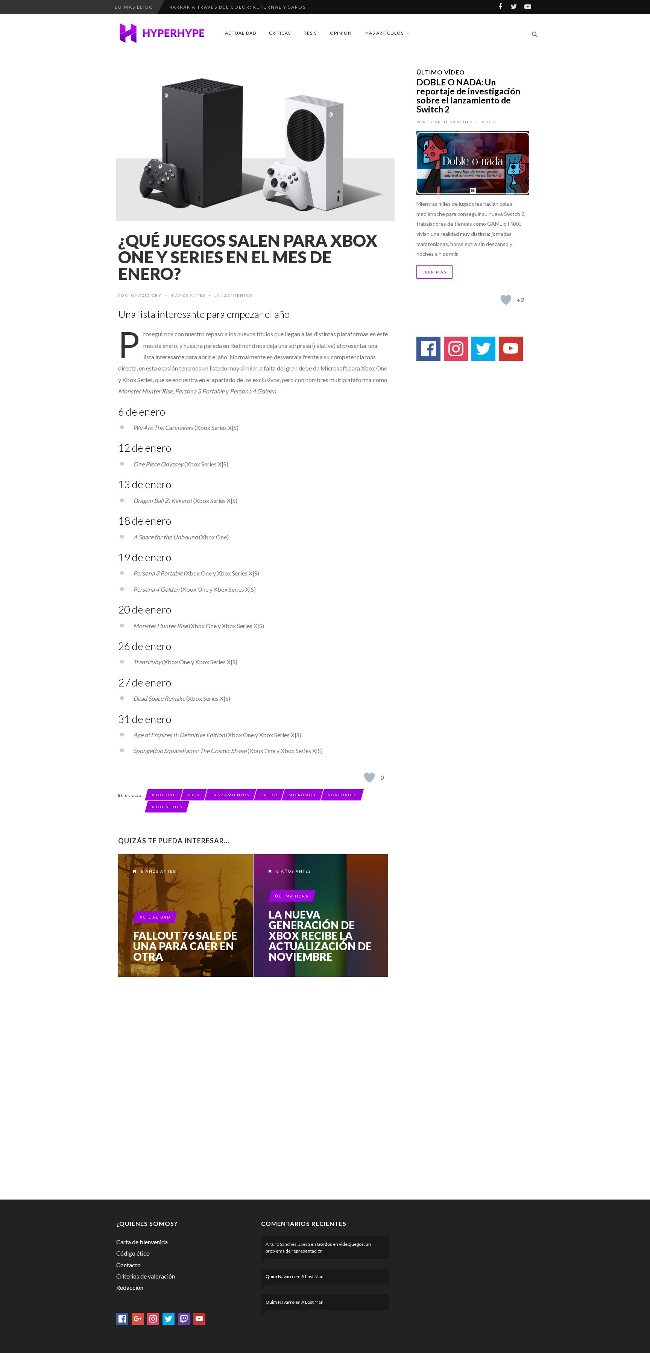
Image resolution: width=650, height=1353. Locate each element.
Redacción (129, 1287)
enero (269, 795)
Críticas (280, 33)
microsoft (302, 795)
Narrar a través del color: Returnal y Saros (237, 7)
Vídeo (489, 122)
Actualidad (240, 33)
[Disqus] (253, 1087)
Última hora (292, 896)
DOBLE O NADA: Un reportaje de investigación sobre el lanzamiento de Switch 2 (468, 95)
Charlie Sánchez (450, 122)
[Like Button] (369, 777)
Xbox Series (167, 807)
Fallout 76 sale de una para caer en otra (185, 946)
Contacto (128, 1264)
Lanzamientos (233, 295)
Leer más (434, 272)
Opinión (341, 33)
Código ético (133, 1253)
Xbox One (164, 795)
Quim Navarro (280, 1276)
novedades (342, 795)
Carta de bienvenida (142, 1241)
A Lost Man (312, 1276)
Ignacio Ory (145, 295)
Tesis (310, 33)
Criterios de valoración (145, 1276)
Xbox (193, 795)
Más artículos (384, 33)
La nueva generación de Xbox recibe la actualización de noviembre (320, 935)
